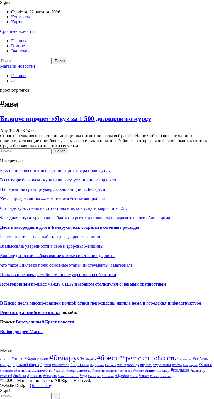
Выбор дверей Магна (21, 331)
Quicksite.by (41, 385)
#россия (34, 375)
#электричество (160, 376)
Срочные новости (17, 31)
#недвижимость (78, 370)
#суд (83, 376)
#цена (134, 376)
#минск (205, 364)
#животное (60, 365)
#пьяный (6, 376)
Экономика (22, 50)
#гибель (200, 358)
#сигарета (50, 376)
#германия (184, 359)
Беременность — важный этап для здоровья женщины (51, 236)
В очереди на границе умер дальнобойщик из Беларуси (52, 189)
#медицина (190, 365)
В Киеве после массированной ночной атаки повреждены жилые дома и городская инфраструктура (100, 303)
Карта (16, 22)
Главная (18, 40)
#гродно (5, 365)
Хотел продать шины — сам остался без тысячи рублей (52, 198)
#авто (17, 358)
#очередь (126, 370)
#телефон (94, 376)
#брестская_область (147, 358)
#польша (180, 370)
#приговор (197, 371)
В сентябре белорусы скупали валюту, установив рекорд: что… (60, 179)
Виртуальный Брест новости (45, 322)
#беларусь (66, 357)
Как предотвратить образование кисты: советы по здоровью (57, 255)
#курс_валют (162, 365)
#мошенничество (39, 370)
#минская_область (12, 370)
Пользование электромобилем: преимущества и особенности (58, 274)
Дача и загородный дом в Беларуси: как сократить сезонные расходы (69, 227)
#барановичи (36, 359)
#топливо (108, 376)
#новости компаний (105, 370)
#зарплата (79, 364)
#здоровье (97, 365)
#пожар (163, 370)
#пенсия (138, 370)
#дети (45, 364)
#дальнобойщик (26, 364)
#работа (19, 375)
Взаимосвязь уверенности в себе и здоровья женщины (51, 246)
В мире (18, 45)
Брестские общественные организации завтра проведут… (55, 170)
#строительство (68, 376)
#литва (177, 365)
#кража (146, 365)
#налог (59, 370)
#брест (107, 358)
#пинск (150, 371)
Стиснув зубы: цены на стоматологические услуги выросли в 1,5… (64, 208)
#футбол (122, 376)
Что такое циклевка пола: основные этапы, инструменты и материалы (67, 265)
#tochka (5, 359)
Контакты (20, 16)
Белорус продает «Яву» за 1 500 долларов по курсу (75, 118)
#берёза (91, 359)
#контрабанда (128, 365)
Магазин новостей (17, 66)
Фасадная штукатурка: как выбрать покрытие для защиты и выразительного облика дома (85, 217)
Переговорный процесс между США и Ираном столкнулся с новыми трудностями (83, 284)
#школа (144, 376)
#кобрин (110, 365)
